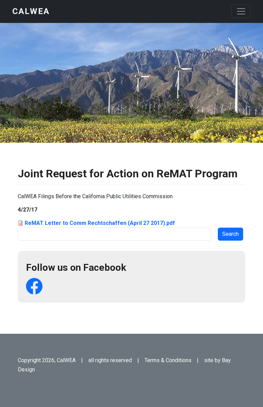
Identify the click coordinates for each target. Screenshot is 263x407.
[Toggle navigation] (241, 11)
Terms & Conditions (168, 360)
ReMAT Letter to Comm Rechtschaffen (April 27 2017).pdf (100, 223)
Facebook (34, 286)
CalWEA (31, 11)
